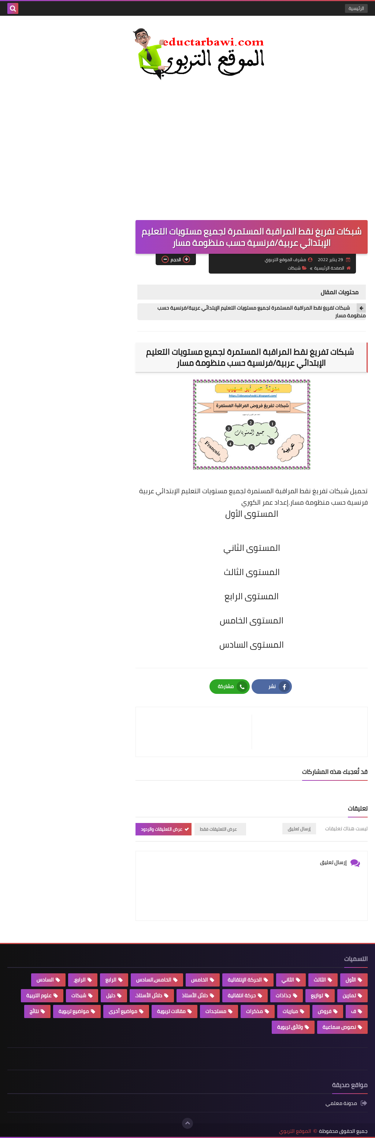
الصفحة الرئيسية (329, 268)
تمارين (349, 995)
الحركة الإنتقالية (245, 979)
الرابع (110, 979)
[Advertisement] (187, 146)
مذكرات (254, 1011)
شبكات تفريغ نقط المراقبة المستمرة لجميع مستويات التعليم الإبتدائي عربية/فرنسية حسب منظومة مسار (261, 311)
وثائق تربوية (290, 1027)
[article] (197, 731)
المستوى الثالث (252, 572)
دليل (110, 995)
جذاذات (283, 995)
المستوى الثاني (251, 547)
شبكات (294, 268)
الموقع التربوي (295, 1131)
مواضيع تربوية (74, 1011)
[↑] (187, 1123)
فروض (324, 1011)
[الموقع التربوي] (187, 55)
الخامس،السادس (153, 979)
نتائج (34, 1011)
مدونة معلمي (341, 1103)
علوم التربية (39, 995)
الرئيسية (356, 8)
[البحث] (12, 8)
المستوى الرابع (251, 596)
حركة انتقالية (242, 995)
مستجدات (215, 1011)
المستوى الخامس (251, 620)
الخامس (199, 979)
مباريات (290, 1011)
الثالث (320, 979)
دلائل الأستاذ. (148, 995)
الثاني (288, 979)
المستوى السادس (251, 644)
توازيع (317, 995)
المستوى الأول (251, 513)
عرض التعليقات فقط (218, 829)
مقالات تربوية (171, 1011)
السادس (45, 979)
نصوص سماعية (339, 1027)
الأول (351, 979)
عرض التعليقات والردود (161, 829)
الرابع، (80, 979)
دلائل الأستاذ (195, 995)
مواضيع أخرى (123, 1011)
